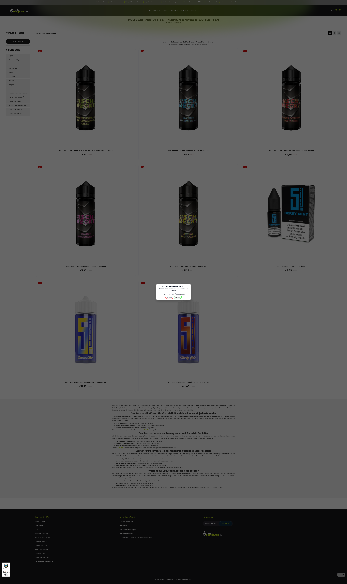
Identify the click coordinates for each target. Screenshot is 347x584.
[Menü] (9, 564)
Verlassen (169, 297)
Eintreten (177, 297)
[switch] (6, 575)
